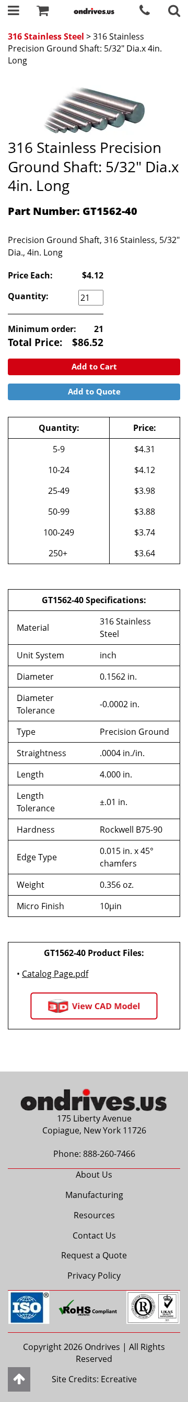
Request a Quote (94, 1255)
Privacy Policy (94, 1275)
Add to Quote (94, 391)
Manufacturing (94, 1195)
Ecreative (119, 1379)
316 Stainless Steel (46, 36)
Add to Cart (94, 366)
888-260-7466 (109, 1153)
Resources (94, 1215)
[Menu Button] (13, 12)
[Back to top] (19, 1379)
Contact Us (94, 1235)
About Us (94, 1174)
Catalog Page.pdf (55, 973)
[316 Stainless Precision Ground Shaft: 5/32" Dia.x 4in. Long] (94, 107)
